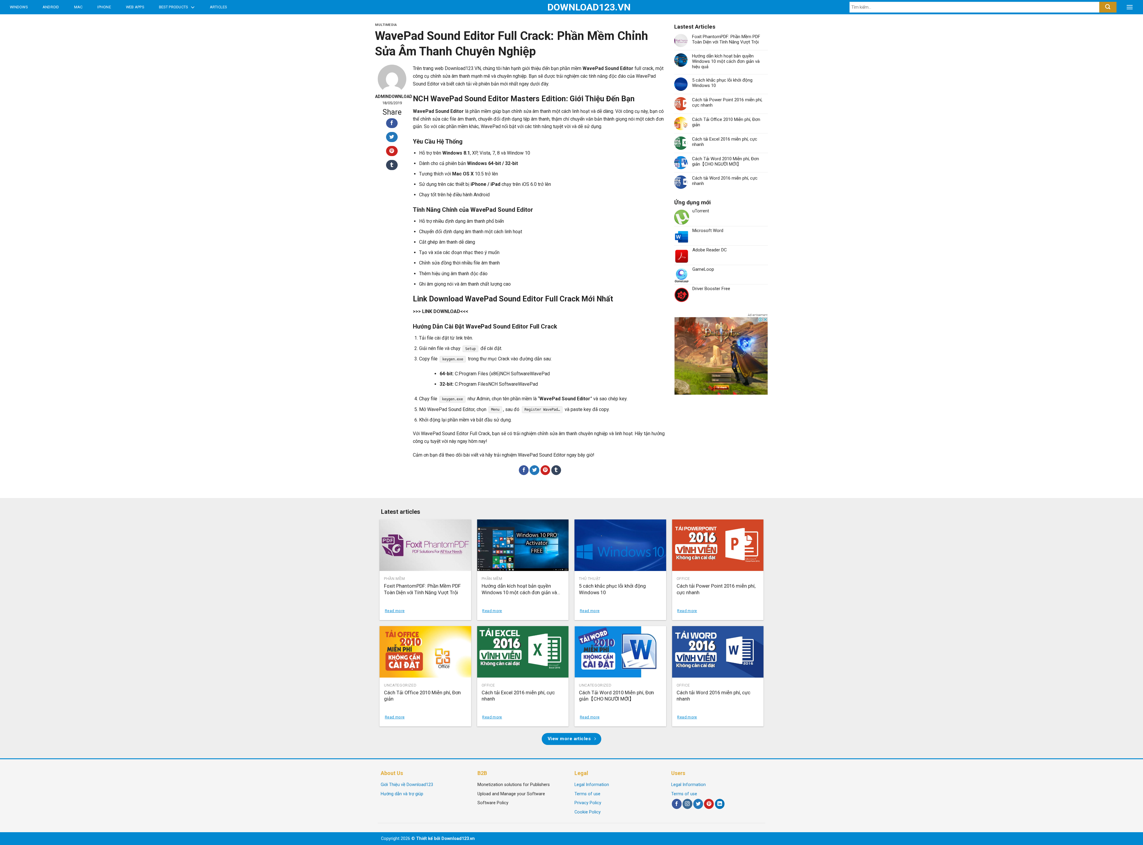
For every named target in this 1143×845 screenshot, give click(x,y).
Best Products (173, 7)
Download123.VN (571, 7)
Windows (19, 7)
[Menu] (1130, 7)
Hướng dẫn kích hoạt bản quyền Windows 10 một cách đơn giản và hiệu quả (726, 61)
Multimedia (386, 25)
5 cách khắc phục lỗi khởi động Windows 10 (722, 82)
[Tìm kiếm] (1107, 7)
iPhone (104, 7)
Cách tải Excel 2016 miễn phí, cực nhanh (724, 141)
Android (51, 7)
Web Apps (135, 7)
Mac (78, 7)
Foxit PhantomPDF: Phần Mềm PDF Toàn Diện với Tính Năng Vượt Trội (726, 39)
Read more (395, 611)
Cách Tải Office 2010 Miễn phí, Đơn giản (726, 122)
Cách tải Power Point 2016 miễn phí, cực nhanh (727, 102)
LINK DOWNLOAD (441, 311)
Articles (218, 7)
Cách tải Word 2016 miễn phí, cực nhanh (725, 180)
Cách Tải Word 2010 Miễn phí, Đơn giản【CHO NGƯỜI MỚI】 (725, 161)
